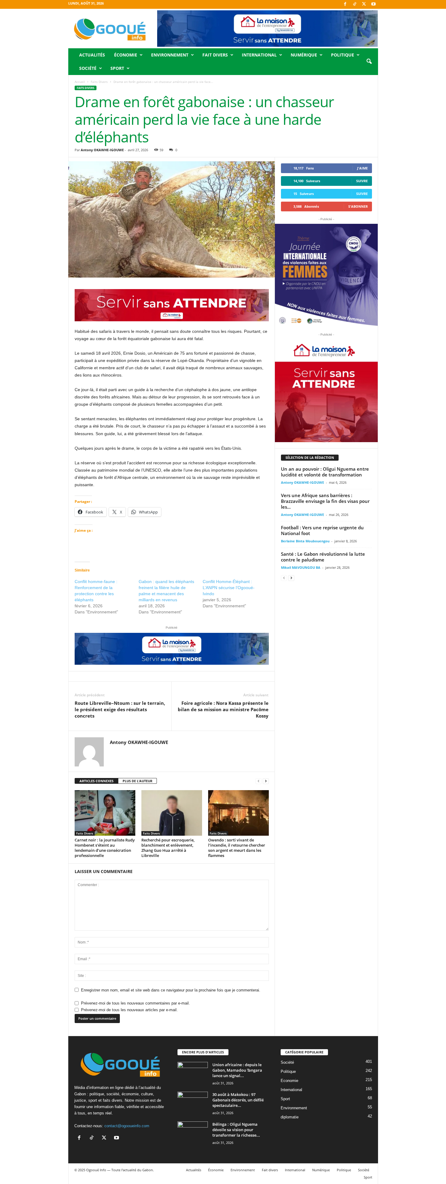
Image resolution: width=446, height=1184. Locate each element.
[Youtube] (373, 4)
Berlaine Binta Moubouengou (305, 541)
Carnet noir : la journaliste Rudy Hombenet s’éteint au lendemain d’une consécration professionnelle (105, 847)
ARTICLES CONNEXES (96, 781)
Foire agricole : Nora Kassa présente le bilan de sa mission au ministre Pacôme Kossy (223, 709)
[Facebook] (345, 4)
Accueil (80, 82)
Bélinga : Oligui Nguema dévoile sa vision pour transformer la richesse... (236, 1129)
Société (87, 68)
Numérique (304, 55)
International (259, 55)
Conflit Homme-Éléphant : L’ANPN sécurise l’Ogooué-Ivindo (229, 587)
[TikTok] (354, 4)
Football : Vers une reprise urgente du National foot (322, 530)
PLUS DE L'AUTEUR (137, 781)
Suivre (362, 181)
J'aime (362, 168)
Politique (342, 55)
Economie (289, 1080)
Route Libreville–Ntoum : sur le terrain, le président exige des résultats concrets (120, 709)
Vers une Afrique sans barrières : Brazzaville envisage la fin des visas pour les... (325, 501)
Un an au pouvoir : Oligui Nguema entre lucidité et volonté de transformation (325, 472)
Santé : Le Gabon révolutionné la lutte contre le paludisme (323, 557)
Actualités (92, 55)
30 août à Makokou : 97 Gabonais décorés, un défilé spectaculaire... (238, 1100)
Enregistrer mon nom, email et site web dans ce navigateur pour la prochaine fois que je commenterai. (170, 990)
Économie (125, 55)
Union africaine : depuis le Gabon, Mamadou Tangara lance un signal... (237, 1070)
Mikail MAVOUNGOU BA (300, 567)
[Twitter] (364, 4)
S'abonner (358, 206)
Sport (117, 68)
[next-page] (266, 781)
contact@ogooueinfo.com (126, 1126)
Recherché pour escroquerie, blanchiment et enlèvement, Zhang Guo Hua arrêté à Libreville (167, 847)
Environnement (169, 55)
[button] (369, 61)
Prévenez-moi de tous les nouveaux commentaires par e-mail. (135, 1003)
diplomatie (290, 1117)
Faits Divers (99, 82)
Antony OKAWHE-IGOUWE (102, 150)
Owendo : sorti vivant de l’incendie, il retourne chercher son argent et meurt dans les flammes (236, 847)
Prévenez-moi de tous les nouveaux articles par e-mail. (129, 1010)
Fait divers (215, 55)
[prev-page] (258, 781)
